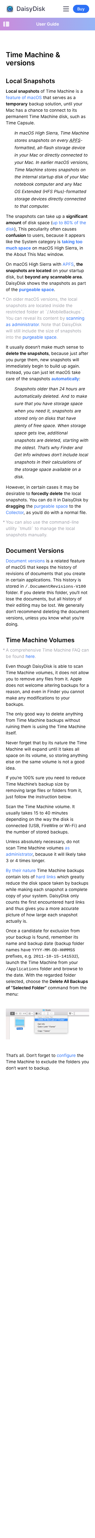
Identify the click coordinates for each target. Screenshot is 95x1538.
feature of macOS (24, 97)
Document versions (25, 560)
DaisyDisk (30, 8)
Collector (15, 512)
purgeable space (36, 289)
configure (66, 1055)
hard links (46, 876)
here (30, 656)
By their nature (21, 870)
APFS (68, 264)
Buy (81, 8)
